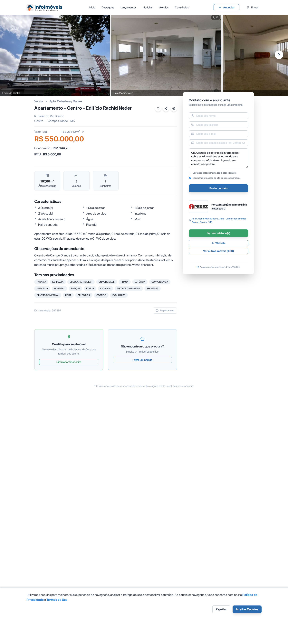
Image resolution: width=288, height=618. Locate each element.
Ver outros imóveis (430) (218, 251)
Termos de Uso (56, 600)
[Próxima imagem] (279, 55)
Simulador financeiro (68, 362)
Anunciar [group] (229, 7)
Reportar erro (167, 310)
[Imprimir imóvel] (174, 108)
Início (92, 7)
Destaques (107, 7)
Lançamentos (128, 7)
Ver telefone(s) (221, 233)
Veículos (164, 7)
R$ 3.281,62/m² (70, 131)
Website (220, 243)
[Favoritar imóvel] (158, 108)
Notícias (147, 7)
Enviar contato (218, 188)
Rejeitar (221, 609)
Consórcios (182, 7)
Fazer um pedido (142, 359)
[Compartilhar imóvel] (166, 108)
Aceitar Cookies (247, 609)
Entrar (254, 7)
